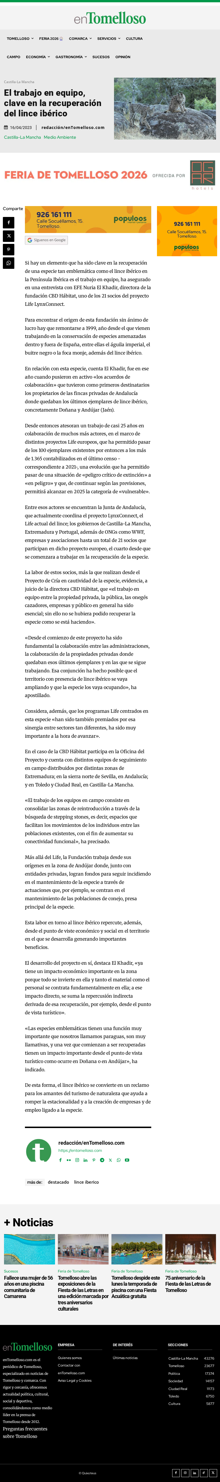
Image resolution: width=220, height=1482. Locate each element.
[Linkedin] (85, 1159)
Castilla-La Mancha (19, 81)
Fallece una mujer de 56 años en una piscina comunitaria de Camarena (28, 1287)
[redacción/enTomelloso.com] (38, 1151)
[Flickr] (69, 1159)
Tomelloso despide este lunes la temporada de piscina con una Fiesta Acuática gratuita (135, 1287)
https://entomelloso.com (80, 1150)
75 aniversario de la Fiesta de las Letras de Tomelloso (188, 1284)
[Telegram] (102, 1159)
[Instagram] (77, 1159)
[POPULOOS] (88, 231)
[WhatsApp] (8, 263)
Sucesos (11, 1271)
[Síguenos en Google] (46, 250)
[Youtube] (127, 1159)
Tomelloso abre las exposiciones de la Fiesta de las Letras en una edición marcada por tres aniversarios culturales (83, 1293)
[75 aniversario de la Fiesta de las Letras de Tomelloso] (190, 1249)
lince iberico (86, 1182)
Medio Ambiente (60, 137)
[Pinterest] (8, 249)
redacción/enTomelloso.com (73, 127)
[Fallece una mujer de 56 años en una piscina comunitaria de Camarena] (29, 1249)
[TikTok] (204, 1473)
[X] (8, 236)
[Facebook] (8, 222)
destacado (58, 1182)
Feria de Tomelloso (73, 1271)
